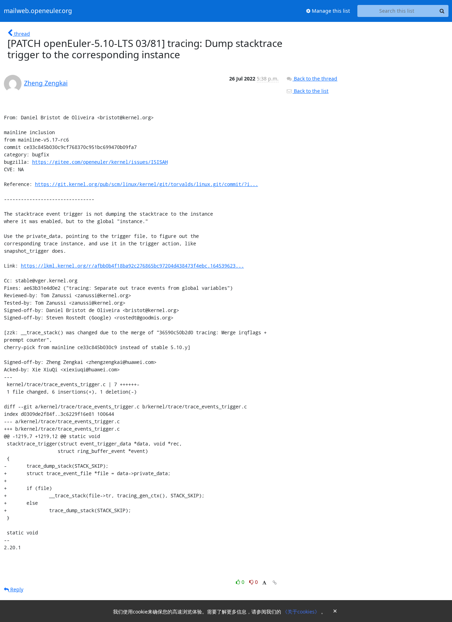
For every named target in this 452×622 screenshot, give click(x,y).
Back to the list (310, 91)
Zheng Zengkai (46, 83)
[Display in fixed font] (264, 583)
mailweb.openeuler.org (38, 11)
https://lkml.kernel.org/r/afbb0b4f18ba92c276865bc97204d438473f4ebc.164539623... (132, 265)
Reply (16, 589)
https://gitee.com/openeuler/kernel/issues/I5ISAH (100, 162)
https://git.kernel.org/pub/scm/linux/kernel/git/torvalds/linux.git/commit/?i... (146, 184)
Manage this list (330, 10)
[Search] (442, 11)
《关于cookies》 (301, 611)
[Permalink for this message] (275, 582)
